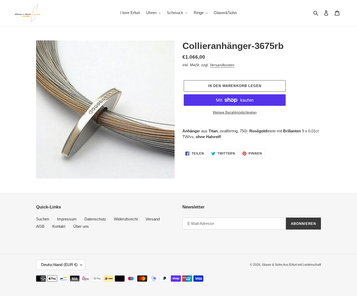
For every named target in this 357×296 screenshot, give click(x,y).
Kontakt (58, 226)
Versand (153, 219)
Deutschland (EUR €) (59, 264)
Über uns (81, 226)
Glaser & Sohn (272, 265)
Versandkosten (222, 65)
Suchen (42, 219)
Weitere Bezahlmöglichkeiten (235, 112)
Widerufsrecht (126, 219)
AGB (40, 226)
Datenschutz (95, 219)
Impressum (67, 219)
